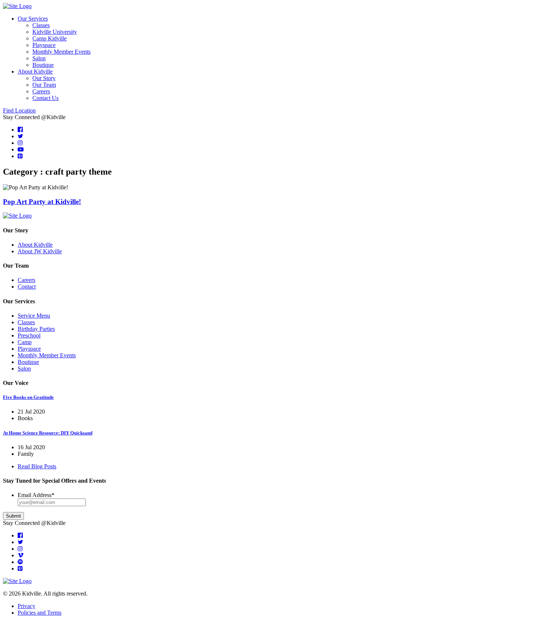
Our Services (33, 18)
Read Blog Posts (37, 466)
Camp (25, 342)
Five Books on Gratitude (28, 397)
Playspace (44, 45)
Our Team (44, 85)
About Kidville (35, 71)
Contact (27, 286)
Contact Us (45, 98)
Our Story (44, 78)
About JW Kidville (40, 251)
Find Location (19, 110)
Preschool (29, 335)
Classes (41, 25)
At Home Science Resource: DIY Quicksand (47, 433)
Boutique (43, 65)
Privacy (26, 606)
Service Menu (34, 315)
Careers (41, 91)
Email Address (36, 495)
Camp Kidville (49, 38)
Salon (39, 58)
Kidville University (54, 32)
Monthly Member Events (61, 52)
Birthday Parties (36, 329)
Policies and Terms (39, 613)
